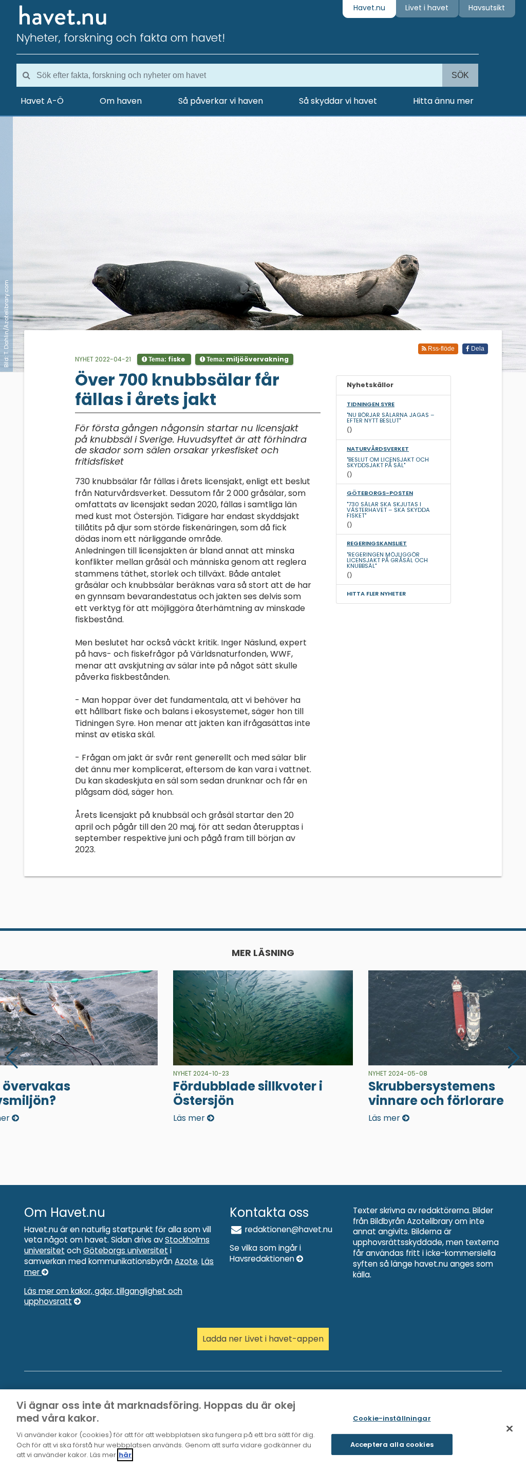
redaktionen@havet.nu (287, 1229)
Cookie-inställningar (392, 1418)
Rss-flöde (440, 348)
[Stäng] (509, 1429)
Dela (476, 348)
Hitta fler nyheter (376, 593)
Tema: (166, 359)
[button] (514, 1057)
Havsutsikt (486, 8)
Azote (186, 1261)
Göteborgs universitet (125, 1250)
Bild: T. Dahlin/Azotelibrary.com (6, 324)
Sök (460, 75)
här (125, 1455)
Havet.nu (369, 8)
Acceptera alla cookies (392, 1444)
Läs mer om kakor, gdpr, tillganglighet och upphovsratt (103, 1296)
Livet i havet (426, 8)
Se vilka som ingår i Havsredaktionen (265, 1253)
